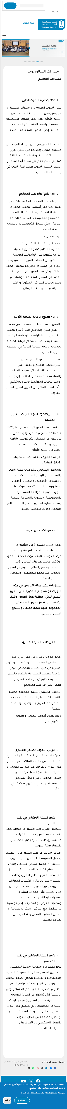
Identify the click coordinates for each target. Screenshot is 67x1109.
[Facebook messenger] (51, 1069)
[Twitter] (42, 1069)
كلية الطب (28, 23)
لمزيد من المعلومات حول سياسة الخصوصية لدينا (43, 1093)
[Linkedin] (46, 1069)
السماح (22, 1100)
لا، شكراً (7, 1100)
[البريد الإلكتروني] (29, 1069)
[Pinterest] (38, 1069)
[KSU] (51, 23)
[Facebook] (55, 1069)
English (55, 12)
